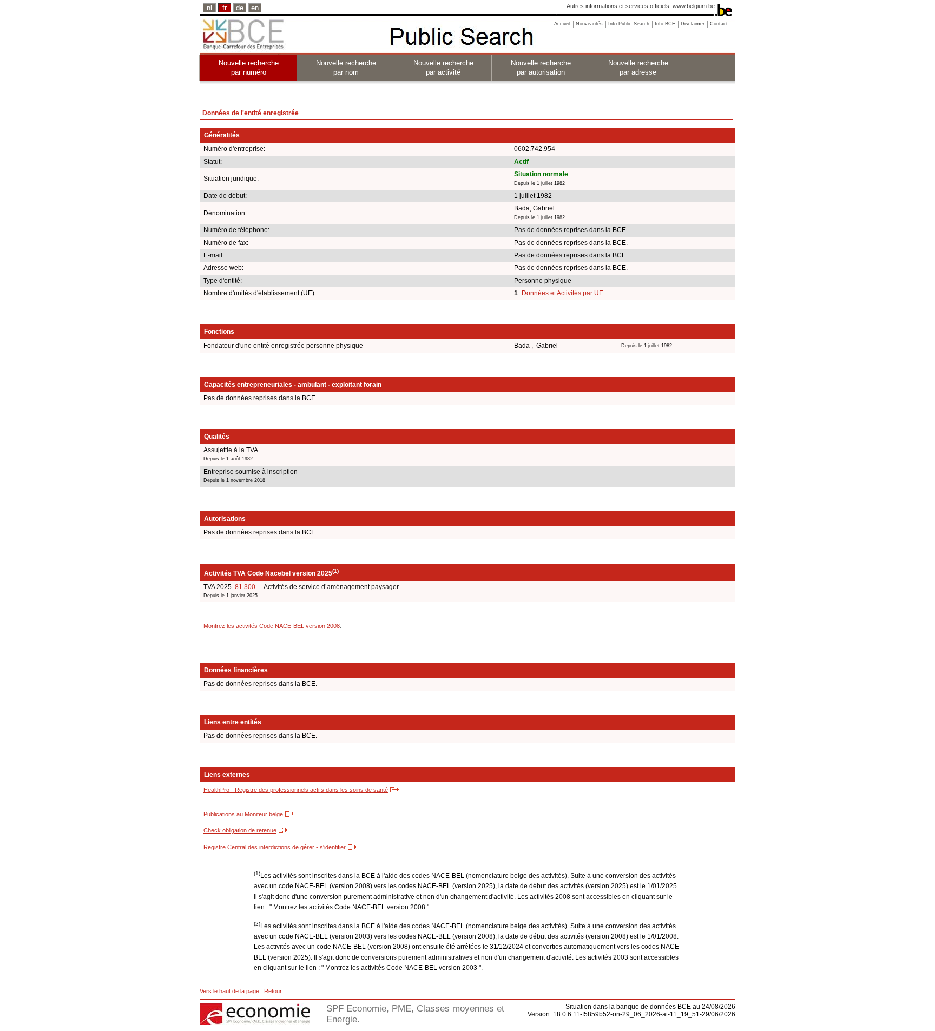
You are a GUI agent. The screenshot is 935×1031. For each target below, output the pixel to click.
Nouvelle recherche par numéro (249, 67)
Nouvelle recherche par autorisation (541, 67)
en (255, 8)
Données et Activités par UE (562, 293)
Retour (273, 991)
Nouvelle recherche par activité (443, 67)
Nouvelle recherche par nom (346, 67)
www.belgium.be (694, 6)
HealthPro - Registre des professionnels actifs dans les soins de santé (295, 790)
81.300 (245, 587)
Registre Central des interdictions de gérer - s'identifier (274, 847)
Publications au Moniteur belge (243, 814)
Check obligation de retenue (239, 830)
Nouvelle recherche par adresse (638, 67)
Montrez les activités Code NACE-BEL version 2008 (271, 626)
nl (209, 8)
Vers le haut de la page (229, 991)
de (239, 8)
